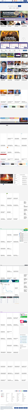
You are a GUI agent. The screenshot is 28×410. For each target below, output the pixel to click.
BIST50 (3, 304)
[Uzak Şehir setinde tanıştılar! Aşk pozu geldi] (3, 66)
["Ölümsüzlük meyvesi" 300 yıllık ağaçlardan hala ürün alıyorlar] (21, 239)
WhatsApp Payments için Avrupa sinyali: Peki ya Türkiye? (17, 388)
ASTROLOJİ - (18, 54)
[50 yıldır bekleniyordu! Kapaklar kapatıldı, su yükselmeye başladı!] (21, 223)
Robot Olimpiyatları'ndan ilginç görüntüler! (26, 227)
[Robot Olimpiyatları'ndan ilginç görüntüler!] (21, 227)
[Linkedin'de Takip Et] (24, 336)
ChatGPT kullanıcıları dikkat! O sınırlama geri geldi (25, 235)
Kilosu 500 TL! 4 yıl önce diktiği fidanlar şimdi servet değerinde (24, 388)
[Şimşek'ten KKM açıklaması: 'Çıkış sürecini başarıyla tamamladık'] (3, 99)
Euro (10, 304)
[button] (11, 0)
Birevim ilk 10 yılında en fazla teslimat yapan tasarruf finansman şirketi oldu (3, 388)
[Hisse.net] (3, 55)
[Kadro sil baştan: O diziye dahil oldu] (24, 173)
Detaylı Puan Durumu (25, 263)
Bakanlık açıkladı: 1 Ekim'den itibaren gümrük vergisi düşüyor (25, 312)
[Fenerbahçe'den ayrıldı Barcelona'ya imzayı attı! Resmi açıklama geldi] (17, 41)
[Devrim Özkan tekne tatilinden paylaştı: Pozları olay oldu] (2, 41)
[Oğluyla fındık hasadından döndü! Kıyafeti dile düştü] (3, 219)
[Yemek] (15, 0)
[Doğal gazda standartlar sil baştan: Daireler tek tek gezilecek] (21, 308)
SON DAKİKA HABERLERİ (3, 2)
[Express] (16, 0)
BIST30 (6, 304)
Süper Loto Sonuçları (24, 360)
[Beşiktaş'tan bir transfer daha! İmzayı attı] (10, 260)
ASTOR (14, 321)
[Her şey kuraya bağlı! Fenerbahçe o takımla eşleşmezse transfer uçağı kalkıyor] (10, 253)
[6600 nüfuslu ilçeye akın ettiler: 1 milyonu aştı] (13, 41)
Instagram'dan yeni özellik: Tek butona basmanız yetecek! (25, 231)
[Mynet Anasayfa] (3, 0)
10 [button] (12, 205)
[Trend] (13, 0)
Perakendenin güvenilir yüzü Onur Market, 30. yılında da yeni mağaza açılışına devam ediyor (17, 395)
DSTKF (7, 321)
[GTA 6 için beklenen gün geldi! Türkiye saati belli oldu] (10, 63)
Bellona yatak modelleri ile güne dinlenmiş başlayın (3, 394)
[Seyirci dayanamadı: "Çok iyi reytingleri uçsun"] (16, 233)
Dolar (8, 304)
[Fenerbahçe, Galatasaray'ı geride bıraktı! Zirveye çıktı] (10, 266)
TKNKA (1, 321)
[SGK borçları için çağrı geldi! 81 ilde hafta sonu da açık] (16, 216)
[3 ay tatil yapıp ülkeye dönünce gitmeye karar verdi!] (10, 336)
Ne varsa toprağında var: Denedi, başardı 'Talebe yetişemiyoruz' (24, 395)
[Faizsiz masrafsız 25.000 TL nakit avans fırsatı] (24, 70)
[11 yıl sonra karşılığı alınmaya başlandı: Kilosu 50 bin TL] (21, 300)
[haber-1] (2, 142)
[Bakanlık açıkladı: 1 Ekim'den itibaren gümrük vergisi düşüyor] (10, 230)
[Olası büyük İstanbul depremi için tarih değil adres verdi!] (8, 41)
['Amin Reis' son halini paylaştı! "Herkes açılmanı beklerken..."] (14, 41)
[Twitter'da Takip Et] (21, 336)
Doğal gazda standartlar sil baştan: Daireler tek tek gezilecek (25, 308)
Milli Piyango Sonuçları (24, 357)
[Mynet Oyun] (10, 55)
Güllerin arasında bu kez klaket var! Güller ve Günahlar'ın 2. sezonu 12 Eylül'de (10, 388)
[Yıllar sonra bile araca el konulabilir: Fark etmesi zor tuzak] (1, 41)
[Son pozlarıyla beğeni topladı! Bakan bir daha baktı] (10, 356)
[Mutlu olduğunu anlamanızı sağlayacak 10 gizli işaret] (10, 70)
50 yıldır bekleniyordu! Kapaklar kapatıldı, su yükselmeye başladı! (25, 224)
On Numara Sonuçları (24, 363)
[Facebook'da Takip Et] (20, 336)
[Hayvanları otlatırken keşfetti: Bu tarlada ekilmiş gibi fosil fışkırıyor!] (17, 170)
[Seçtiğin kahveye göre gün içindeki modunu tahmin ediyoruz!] (24, 156)
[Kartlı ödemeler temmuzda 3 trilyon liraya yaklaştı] (10, 398)
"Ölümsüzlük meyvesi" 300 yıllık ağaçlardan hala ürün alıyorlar (25, 239)
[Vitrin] (14, 0)
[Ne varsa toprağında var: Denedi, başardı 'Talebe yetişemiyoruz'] (24, 391)
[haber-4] (19, 138)
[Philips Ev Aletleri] (12, 0)
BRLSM (1, 320)
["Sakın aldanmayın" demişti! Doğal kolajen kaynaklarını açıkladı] (3, 237)
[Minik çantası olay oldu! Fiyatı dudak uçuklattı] (10, 363)
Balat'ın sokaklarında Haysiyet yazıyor (24, 401)
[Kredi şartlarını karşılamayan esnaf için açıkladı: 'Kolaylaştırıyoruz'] (16, 306)
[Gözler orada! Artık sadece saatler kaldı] (3, 292)
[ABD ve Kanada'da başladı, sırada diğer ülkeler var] (3, 177)
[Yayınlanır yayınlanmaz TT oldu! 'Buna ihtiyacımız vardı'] (16, 353)
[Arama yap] (18, 1)
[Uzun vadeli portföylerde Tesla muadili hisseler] (7, 41)
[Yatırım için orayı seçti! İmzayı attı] (10, 350)
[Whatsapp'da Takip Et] (26, 336)
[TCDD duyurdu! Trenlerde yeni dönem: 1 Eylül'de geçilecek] (5, 41)
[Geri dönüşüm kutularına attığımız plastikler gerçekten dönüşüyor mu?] (10, 216)
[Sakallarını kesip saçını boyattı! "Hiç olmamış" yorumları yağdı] (18, 41)
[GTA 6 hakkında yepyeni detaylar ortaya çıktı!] (10, 237)
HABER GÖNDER (24, 2)
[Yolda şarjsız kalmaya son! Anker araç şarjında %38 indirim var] (10, 223)
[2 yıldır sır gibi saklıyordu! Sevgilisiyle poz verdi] (17, 63)
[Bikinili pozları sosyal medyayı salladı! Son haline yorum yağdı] (10, 370)
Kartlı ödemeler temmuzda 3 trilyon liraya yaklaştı (10, 402)
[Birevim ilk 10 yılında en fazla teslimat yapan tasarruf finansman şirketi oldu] (3, 384)
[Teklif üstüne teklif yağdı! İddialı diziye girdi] (16, 343)
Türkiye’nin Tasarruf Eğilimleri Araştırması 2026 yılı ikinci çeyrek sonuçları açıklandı (10, 395)
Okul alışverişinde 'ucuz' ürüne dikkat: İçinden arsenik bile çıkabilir (25, 296)
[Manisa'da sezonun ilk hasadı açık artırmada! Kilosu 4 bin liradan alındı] (9, 41)
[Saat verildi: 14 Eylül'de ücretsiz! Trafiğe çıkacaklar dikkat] (10, 296)
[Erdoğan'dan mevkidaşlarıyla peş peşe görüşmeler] (17, 163)
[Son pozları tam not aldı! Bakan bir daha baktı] (3, 350)
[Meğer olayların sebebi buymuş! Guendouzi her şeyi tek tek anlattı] (15, 41)
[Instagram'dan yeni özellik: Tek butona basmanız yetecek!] (21, 231)
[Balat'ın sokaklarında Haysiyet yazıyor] (24, 398)
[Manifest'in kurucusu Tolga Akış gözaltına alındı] (3, 339)
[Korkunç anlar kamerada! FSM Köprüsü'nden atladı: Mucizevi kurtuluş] (0, 41)
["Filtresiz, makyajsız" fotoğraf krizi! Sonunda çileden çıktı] (10, 343)
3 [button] (3, 205)
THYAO (14, 320)
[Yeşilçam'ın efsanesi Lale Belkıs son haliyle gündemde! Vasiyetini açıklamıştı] (3, 41)
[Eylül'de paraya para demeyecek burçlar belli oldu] (3, 92)
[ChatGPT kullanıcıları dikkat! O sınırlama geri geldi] (21, 235)
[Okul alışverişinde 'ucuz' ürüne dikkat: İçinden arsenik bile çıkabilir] (21, 296)
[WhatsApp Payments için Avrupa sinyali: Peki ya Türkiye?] (17, 384)
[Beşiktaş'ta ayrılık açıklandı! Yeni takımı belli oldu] (17, 99)
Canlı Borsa (26, 286)
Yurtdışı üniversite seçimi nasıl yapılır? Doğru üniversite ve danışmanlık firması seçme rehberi (3, 402)
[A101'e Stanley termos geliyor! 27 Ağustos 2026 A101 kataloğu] (10, 163)
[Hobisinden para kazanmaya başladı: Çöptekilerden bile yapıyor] (17, 398)
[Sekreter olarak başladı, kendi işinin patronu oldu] (21, 304)
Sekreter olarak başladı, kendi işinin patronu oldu (25, 304)
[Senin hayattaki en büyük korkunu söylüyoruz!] (24, 63)
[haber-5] (25, 138)
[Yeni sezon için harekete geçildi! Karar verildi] (17, 92)
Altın (12, 304)
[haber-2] (8, 142)
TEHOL (7, 320)
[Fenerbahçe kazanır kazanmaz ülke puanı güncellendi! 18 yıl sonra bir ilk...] (10, 273)
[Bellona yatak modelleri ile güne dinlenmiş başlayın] (3, 391)
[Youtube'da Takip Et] (25, 336)
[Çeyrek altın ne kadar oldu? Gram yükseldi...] (10, 156)
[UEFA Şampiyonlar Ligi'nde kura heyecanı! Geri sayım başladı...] (3, 256)
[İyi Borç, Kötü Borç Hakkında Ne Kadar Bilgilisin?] (10, 170)
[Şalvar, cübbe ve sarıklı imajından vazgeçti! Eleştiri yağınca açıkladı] (16, 336)
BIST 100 (2, 305)
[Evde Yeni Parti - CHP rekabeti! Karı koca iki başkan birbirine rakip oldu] (17, 177)
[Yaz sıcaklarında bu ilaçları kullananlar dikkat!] (10, 99)
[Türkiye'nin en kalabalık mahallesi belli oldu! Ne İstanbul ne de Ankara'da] (16, 41)
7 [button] (8, 205)
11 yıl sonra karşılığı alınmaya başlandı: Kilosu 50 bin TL (25, 300)
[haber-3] (14, 138)
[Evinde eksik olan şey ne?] (10, 92)
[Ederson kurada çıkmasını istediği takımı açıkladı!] (16, 270)
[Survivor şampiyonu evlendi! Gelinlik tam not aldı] (16, 363)
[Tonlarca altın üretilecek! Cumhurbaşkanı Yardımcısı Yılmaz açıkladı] (12, 41)
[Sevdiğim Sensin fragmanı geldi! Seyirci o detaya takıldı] (3, 170)
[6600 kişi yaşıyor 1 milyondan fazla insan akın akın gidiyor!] (24, 95)
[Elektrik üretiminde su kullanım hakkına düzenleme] (3, 230)
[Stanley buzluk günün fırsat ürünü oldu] (10, 177)
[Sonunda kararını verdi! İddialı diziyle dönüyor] (16, 370)
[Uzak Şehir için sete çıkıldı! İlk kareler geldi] (3, 356)
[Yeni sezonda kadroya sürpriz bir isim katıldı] (3, 160)
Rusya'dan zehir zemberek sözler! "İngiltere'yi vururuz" (8, 2)
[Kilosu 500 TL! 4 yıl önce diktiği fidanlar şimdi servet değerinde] (24, 384)
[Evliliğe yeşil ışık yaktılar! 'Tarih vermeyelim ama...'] (3, 366)
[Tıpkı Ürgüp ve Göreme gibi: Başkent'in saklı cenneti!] (17, 70)
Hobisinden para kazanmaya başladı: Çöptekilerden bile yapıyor (17, 402)
